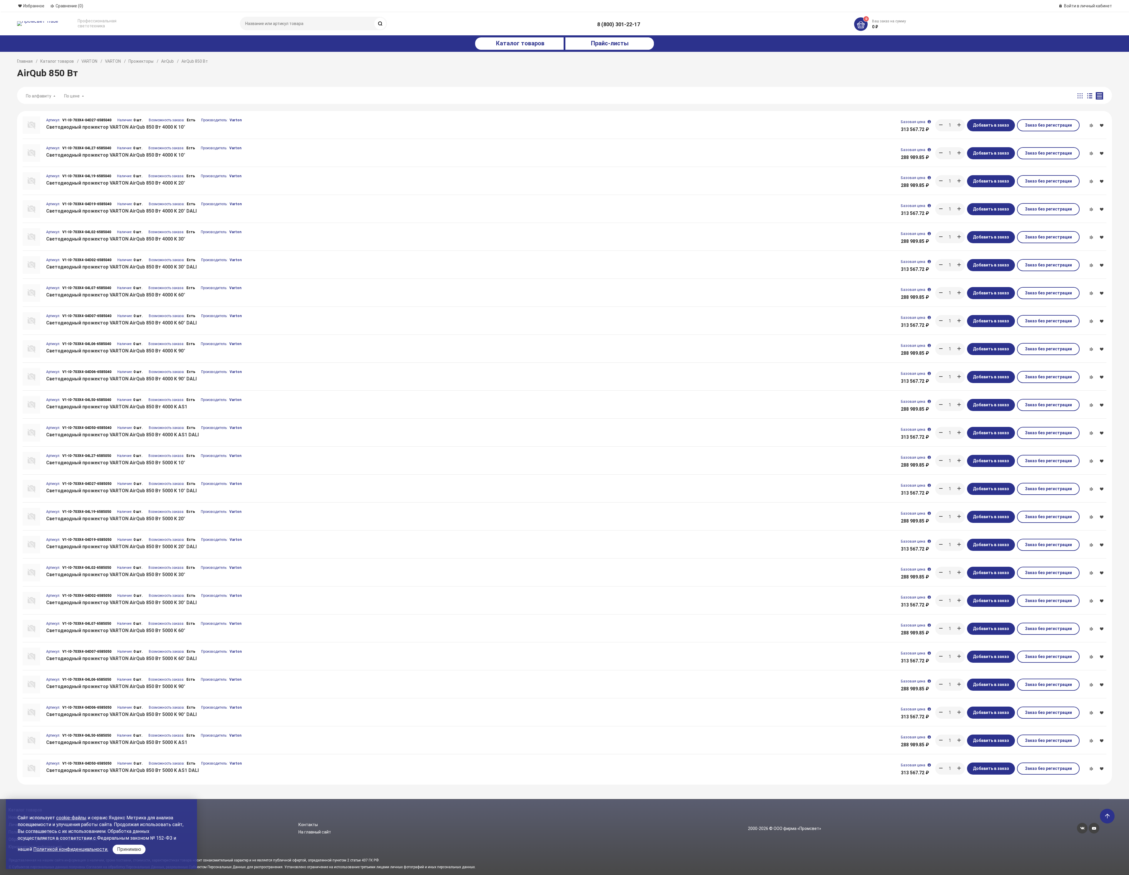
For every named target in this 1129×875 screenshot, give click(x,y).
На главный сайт (314, 832)
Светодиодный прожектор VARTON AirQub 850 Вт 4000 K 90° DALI (121, 379)
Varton (236, 120)
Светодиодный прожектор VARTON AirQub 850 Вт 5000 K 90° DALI (121, 714)
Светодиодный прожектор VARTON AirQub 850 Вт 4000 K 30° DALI (121, 267)
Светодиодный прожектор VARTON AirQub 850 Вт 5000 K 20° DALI (121, 546)
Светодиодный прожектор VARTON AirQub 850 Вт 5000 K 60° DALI (121, 658)
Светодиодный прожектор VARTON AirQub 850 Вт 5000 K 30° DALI (121, 602)
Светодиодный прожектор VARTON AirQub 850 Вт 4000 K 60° (115, 295)
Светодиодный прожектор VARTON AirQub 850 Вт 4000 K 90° (115, 351)
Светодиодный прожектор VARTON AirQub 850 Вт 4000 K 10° (115, 127)
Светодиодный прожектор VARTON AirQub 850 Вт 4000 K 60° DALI (121, 323)
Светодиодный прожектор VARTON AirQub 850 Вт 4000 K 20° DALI (121, 211)
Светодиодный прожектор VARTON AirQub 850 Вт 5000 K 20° (115, 518)
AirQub (167, 61)
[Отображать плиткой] (1080, 96)
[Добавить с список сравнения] (1091, 125)
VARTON (89, 61)
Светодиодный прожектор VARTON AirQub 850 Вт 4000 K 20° (115, 183)
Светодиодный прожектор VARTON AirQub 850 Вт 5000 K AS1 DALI (122, 770)
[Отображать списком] (1089, 96)
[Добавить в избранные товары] (1101, 125)
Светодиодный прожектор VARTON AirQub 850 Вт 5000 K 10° (115, 462)
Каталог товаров (57, 61)
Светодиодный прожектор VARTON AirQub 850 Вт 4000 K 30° (115, 239)
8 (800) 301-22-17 (618, 24)
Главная (25, 61)
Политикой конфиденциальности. (70, 849)
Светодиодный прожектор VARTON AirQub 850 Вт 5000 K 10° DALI (121, 490)
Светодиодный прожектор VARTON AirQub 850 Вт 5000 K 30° (115, 574)
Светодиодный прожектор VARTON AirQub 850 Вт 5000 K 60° (115, 630)
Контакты (308, 824)
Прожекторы (140, 61)
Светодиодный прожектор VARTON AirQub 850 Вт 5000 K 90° (115, 686)
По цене (72, 96)
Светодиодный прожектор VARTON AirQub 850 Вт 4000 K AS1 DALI (122, 435)
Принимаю (129, 849)
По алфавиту (38, 96)
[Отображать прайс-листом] (1099, 96)
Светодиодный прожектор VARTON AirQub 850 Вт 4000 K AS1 (116, 407)
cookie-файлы (71, 818)
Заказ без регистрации (1048, 125)
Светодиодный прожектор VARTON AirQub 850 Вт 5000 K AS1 (116, 742)
